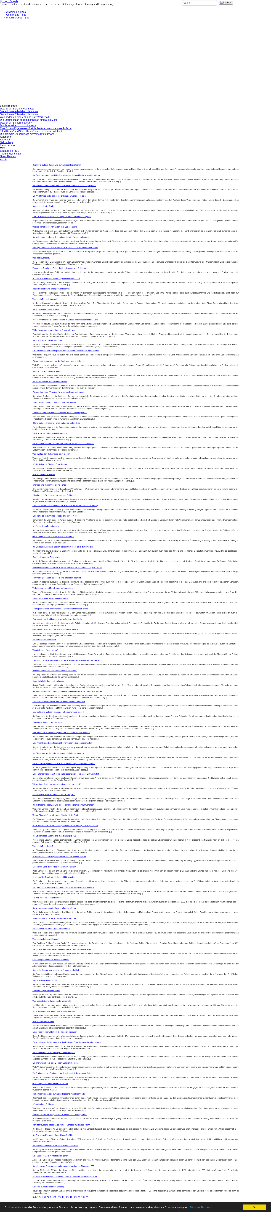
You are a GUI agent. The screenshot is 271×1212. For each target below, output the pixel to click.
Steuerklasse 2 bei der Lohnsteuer (19, 114)
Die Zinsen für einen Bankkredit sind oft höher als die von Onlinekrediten (63, 444)
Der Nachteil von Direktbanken (45, 526)
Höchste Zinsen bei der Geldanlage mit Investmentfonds (56, 278)
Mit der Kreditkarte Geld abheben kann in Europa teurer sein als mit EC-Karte (65, 320)
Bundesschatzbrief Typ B (42, 206)
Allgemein (5, 139)
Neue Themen (8, 156)
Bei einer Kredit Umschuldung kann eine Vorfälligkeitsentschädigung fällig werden (67, 691)
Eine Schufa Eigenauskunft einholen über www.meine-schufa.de (36, 128)
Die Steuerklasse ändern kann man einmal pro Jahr (28, 120)
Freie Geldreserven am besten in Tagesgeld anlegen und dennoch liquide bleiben (67, 567)
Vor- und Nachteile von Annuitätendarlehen (50, 598)
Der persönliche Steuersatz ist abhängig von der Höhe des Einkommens (63, 887)
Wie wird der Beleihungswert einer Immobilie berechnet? (56, 784)
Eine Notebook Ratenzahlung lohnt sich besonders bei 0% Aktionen (61, 733)
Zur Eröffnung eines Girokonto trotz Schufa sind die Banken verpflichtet (62, 1073)
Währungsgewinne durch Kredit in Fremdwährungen (54, 330)
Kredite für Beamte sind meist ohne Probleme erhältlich (55, 970)
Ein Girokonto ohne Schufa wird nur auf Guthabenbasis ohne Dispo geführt (64, 186)
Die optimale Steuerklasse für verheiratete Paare (27, 134)
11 (55, 1197)
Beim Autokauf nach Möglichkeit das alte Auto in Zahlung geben (59, 1114)
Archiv (3, 159)
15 (66, 1197)
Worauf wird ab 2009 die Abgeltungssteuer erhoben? (54, 918)
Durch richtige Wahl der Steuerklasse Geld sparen (53, 795)
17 (71, 1197)
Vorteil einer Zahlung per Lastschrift (47, 722)
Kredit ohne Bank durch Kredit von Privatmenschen (54, 867)
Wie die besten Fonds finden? (45, 650)
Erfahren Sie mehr (200, 1207)
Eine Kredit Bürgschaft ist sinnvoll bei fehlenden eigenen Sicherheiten (62, 743)
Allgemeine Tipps (16, 12)
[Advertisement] (76, 41)
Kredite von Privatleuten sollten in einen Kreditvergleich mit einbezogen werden (66, 660)
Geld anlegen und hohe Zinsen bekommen (50, 960)
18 (74, 1197)
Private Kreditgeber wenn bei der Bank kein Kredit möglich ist (58, 361)
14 (63, 1197)
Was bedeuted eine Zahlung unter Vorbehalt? (25, 117)
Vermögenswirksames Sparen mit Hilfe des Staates (54, 402)
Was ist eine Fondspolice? (43, 475)
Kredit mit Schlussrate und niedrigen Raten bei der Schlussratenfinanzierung (65, 506)
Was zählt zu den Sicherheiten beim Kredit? (51, 454)
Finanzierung (7, 145)
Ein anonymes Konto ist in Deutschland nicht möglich (55, 1063)
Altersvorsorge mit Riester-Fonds (46, 991)
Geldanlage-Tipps (16, 14)
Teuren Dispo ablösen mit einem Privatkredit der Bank (55, 815)
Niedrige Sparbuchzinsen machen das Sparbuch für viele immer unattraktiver (65, 247)
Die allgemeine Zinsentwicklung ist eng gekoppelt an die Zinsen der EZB (63, 1166)
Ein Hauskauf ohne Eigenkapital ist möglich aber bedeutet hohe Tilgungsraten (65, 351)
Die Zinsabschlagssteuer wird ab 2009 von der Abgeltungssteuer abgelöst (63, 764)
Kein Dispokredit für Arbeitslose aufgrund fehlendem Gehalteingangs (61, 217)
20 (79, 1197)
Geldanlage (6, 142)
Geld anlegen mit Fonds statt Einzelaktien (50, 1084)
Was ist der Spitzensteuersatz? (17, 108)
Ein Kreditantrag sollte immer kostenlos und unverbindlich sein (59, 196)
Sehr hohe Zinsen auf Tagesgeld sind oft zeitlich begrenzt (56, 578)
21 (82, 1197)
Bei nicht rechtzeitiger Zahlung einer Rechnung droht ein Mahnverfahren (63, 805)
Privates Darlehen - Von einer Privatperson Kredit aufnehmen (58, 392)
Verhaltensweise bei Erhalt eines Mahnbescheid (53, 588)
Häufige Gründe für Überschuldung (47, 340)
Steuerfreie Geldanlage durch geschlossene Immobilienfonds (58, 1094)
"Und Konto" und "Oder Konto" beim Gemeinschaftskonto (31, 131)
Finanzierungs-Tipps (17, 17)
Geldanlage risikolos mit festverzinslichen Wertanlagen (55, 629)
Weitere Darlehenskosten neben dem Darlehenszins (54, 227)
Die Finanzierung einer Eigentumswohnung (51, 929)
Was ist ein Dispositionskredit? (45, 299)
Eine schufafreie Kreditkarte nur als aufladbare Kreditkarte (57, 619)
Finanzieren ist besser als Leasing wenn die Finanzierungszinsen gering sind (65, 825)
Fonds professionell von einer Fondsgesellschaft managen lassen (60, 609)
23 (87, 1197)
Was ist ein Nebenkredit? (43, 1022)
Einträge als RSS (9, 151)
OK (254, 1207)
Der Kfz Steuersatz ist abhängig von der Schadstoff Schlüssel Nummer (62, 1125)
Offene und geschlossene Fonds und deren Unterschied (56, 423)
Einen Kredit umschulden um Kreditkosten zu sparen (54, 1032)
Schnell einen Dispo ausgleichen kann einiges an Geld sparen (59, 856)
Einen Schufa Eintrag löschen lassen (48, 681)
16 (68, 1197)
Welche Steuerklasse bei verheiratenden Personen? (54, 671)
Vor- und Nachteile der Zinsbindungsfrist (49, 382)
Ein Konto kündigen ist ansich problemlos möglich (53, 1053)
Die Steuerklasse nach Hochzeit (18, 125)
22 (84, 1197)
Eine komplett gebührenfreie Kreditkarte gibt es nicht (54, 516)
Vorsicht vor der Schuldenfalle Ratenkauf (49, 433)
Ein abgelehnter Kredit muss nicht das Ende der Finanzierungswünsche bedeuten (67, 1042)
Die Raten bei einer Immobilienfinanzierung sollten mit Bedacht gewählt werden (66, 175)
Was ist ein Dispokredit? (42, 846)
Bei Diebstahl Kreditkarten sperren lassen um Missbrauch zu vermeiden (62, 547)
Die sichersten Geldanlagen (44, 640)
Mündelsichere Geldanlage (44, 1104)
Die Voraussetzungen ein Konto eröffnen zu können (54, 908)
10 (52, 1197)
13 (60, 1197)
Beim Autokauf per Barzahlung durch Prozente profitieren (56, 165)
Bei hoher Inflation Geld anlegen (46, 309)
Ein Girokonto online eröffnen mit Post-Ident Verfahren (55, 1145)
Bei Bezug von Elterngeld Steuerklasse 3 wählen (53, 1135)
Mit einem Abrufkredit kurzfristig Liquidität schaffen (53, 877)
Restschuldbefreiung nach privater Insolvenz (51, 289)
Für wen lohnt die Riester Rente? (46, 898)
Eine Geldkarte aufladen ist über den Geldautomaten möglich (58, 712)
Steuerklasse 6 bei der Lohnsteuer (19, 111)
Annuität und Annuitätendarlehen (46, 371)
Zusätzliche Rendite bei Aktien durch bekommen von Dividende (59, 268)
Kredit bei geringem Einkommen (46, 557)
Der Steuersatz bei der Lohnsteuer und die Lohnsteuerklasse (58, 753)
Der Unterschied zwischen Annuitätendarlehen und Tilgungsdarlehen (61, 949)
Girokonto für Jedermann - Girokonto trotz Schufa (53, 536)
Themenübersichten (11, 153)
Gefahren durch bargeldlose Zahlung (48, 1187)
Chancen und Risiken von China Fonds (49, 485)
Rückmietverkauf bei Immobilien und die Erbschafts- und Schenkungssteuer (64, 1176)
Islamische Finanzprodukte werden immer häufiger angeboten (58, 702)
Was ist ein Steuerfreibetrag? (16, 122)
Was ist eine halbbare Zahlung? (46, 939)
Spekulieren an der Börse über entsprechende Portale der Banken (60, 237)
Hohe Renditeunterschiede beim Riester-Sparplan (53, 1011)
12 (58, 1197)
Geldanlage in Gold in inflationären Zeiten (50, 1156)
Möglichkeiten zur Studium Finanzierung (49, 464)
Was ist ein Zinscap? (41, 258)
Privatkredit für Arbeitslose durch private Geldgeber (54, 495)
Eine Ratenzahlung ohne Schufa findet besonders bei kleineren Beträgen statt (65, 774)
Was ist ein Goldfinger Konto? (45, 980)
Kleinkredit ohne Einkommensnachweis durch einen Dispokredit (59, 413)
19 (76, 1197)
